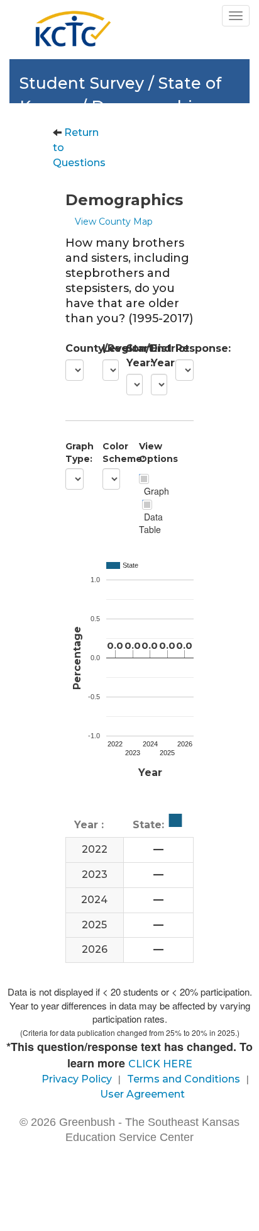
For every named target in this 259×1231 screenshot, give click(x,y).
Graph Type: (74, 452)
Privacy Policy (76, 1079)
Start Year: (129, 355)
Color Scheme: (111, 452)
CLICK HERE (160, 1064)
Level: (105, 348)
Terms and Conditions (183, 1079)
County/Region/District (74, 348)
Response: (184, 348)
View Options (148, 452)
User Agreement (142, 1094)
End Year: (154, 355)
